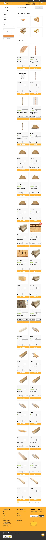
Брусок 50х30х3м (20, 467)
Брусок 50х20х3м (33, 442)
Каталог (7, 7)
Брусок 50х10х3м (20, 442)
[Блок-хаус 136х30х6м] (35, 151)
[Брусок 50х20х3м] (35, 430)
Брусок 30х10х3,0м (20, 366)
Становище (11, 0)
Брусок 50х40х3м (33, 467)
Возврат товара (5, 525)
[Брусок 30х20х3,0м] (35, 354)
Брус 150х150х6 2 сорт (21, 290)
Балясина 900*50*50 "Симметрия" (34, 113)
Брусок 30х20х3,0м (33, 366)
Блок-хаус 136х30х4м (34, 137)
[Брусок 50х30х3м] (23, 456)
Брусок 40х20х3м (33, 391)
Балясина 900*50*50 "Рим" (22, 112)
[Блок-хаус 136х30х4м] (35, 126)
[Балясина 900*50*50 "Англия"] (35, 50)
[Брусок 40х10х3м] (23, 380)
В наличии (19, 59)
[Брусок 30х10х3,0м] (23, 354)
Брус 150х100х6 (33, 239)
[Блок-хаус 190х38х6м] (35, 202)
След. (38, 502)
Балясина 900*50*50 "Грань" (35, 87)
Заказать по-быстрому (39, 0)
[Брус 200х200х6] (35, 303)
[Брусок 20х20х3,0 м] (35, 329)
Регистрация (5, 511)
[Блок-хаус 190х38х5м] (23, 202)
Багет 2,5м (19, 61)
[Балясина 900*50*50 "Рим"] (23, 101)
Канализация (19, 515)
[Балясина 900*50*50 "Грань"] (35, 75)
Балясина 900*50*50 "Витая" (22, 87)
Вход (32, 0)
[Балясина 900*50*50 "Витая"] (23, 75)
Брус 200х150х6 (20, 315)
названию (30, 43)
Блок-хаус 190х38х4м (34, 188)
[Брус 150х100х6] (35, 227)
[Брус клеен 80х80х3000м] (23, 329)
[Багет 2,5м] (23, 50)
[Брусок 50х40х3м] (35, 456)
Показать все (6, 26)
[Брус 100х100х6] (23, 227)
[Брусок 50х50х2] (23, 481)
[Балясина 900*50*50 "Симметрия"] (35, 101)
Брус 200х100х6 (33, 290)
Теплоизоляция (19, 520)
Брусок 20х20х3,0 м (33, 340)
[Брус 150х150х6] (35, 253)
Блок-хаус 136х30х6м (34, 163)
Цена (4, 29)
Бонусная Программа (6, 520)
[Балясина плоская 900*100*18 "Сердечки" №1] (23, 126)
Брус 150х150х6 (33, 264)
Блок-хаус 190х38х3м (21, 188)
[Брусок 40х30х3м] (23, 405)
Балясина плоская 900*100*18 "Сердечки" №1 (22, 138)
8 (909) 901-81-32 (31, 2)
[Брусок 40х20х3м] (35, 380)
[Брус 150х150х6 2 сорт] (23, 278)
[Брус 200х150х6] (23, 303)
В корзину (22, 68)
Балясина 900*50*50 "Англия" (34, 62)
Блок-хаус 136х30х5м (21, 163)
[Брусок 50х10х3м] (23, 430)
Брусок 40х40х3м (33, 416)
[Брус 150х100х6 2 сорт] (23, 253)
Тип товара (5, 10)
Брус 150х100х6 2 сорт (21, 264)
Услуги (4, 518)
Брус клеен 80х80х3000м (21, 340)
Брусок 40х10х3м (20, 391)
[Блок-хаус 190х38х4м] (35, 177)
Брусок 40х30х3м (20, 416)
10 (35, 502)
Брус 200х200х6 (33, 315)
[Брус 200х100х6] (35, 278)
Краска (24, 7)
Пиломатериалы (19, 518)
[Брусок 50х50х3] (35, 481)
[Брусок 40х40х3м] (35, 405)
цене (25, 43)
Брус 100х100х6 (20, 239)
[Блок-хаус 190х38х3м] (23, 177)
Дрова (18, 513)
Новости (4, 515)
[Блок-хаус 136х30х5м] (23, 151)
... (32, 502)
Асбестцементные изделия (21, 511)
